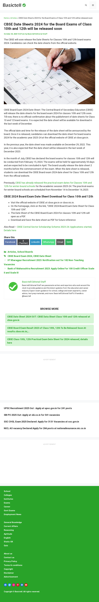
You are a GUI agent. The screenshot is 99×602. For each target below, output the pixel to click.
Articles (13, 18)
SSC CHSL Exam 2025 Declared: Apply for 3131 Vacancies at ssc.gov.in (41, 421)
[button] (85, 5)
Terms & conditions (13, 565)
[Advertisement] (49, 377)
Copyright (8, 569)
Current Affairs (11, 526)
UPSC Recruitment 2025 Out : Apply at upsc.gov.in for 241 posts (38, 408)
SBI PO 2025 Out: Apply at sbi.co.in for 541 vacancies (32, 415)
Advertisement (11, 577)
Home (6, 18)
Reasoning (9, 530)
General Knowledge (13, 522)
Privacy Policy (10, 561)
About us (8, 553)
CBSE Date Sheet (42, 256)
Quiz (6, 545)
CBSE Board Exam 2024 (20, 256)
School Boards (25, 251)
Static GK (8, 542)
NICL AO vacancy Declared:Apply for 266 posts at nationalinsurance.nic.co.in (45, 428)
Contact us (9, 557)
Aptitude (8, 534)
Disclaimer (9, 573)
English (7, 538)
